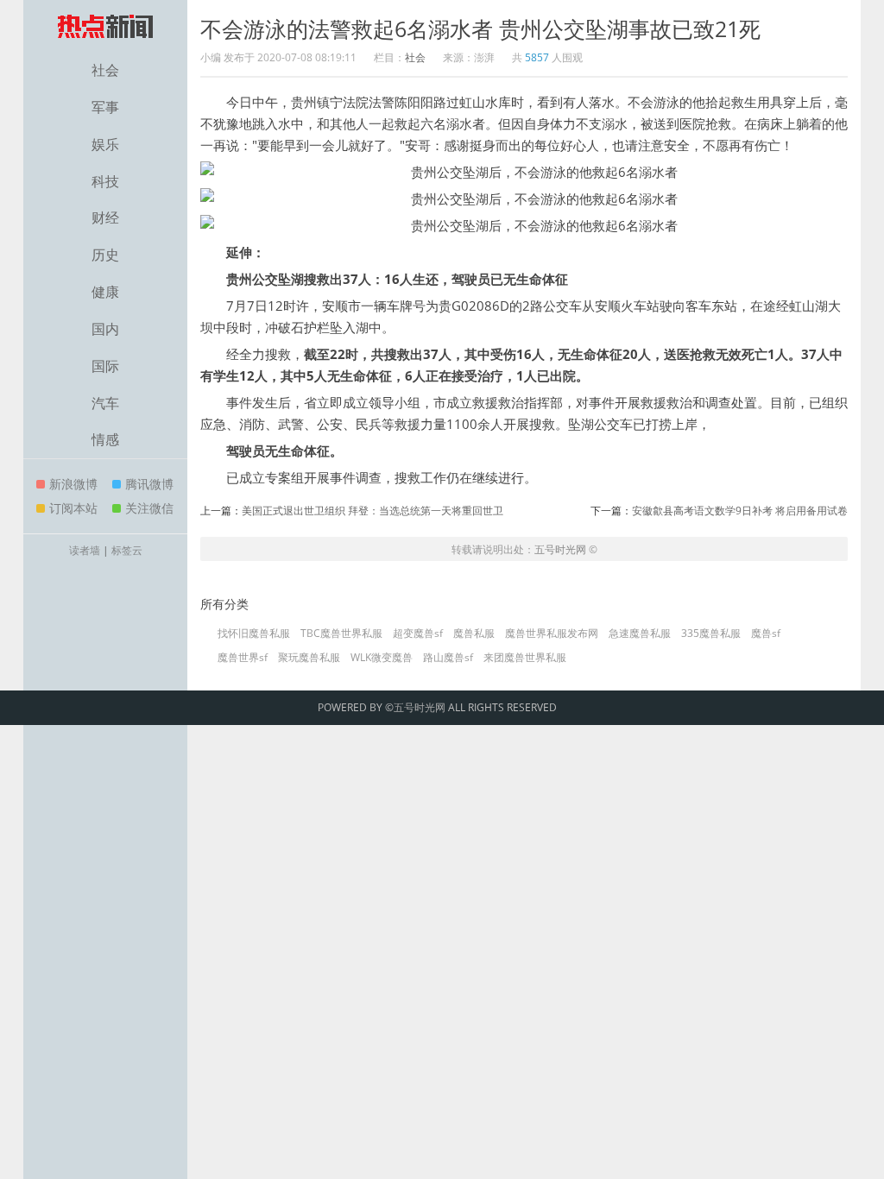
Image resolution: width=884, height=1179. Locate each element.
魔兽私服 (474, 633)
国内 (105, 328)
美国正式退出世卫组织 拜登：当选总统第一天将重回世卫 (372, 510)
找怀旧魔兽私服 (254, 633)
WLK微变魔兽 (381, 658)
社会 (105, 69)
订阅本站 (73, 508)
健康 (105, 291)
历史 (105, 254)
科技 (105, 181)
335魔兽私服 (711, 633)
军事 (105, 107)
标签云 (126, 550)
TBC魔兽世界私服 (341, 633)
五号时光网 (560, 549)
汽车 (105, 403)
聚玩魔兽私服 (309, 658)
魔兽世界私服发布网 (551, 633)
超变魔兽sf (418, 633)
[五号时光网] (105, 26)
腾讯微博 (149, 484)
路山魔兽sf (448, 658)
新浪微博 (73, 484)
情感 (105, 439)
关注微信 (149, 508)
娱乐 (105, 144)
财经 (105, 217)
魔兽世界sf (243, 658)
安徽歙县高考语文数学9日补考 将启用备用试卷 (740, 510)
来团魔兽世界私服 (524, 658)
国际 (105, 365)
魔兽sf (765, 633)
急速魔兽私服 (640, 633)
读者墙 (84, 550)
